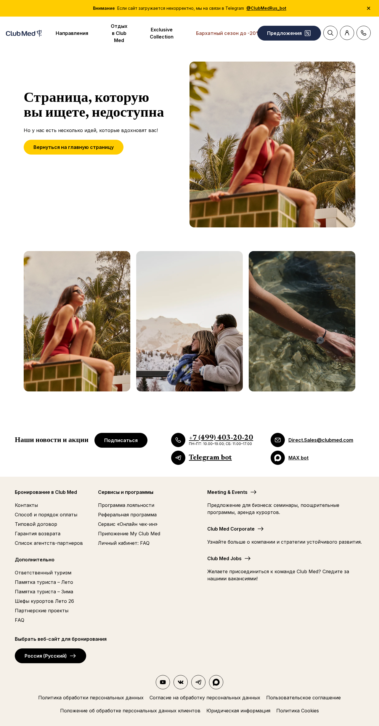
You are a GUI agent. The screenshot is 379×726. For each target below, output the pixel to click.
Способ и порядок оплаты (46, 515)
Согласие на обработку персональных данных (205, 698)
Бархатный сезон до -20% (228, 33)
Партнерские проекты (41, 610)
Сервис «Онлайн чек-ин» (128, 524)
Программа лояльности (126, 505)
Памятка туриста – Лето (44, 582)
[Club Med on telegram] (198, 682)
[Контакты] (363, 33)
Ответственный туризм (43, 573)
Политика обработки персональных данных (91, 698)
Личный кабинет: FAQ (124, 543)
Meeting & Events (227, 492)
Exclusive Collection (162, 33)
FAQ (19, 620)
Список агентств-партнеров (49, 543)
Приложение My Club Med (129, 534)
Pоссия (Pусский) (46, 656)
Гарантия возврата (37, 534)
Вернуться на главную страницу (73, 147)
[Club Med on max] (216, 682)
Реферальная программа (127, 515)
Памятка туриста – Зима (44, 592)
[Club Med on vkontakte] (181, 682)
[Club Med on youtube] (163, 682)
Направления (72, 33)
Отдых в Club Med (119, 33)
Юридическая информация (238, 711)
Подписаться (121, 440)
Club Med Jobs (224, 558)
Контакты (26, 505)
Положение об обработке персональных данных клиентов (130, 711)
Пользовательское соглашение (303, 698)
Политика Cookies (297, 711)
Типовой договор (36, 524)
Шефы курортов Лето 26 (44, 601)
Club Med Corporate (231, 529)
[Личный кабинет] (347, 33)
